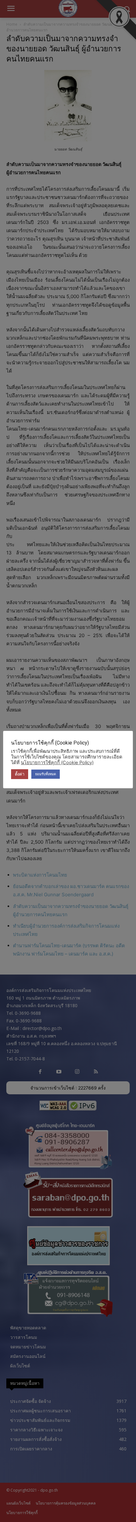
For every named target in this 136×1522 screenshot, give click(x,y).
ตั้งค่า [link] (19, 774)
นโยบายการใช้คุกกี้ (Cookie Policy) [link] (57, 762)
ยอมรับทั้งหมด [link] (45, 774)
